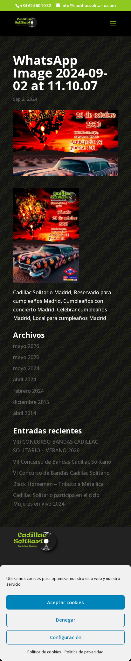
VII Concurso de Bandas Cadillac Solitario (62, 461)
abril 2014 (24, 413)
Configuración (65, 637)
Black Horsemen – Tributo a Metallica (58, 483)
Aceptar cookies (65, 602)
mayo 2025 (26, 357)
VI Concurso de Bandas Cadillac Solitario (61, 472)
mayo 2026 (26, 346)
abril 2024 (24, 379)
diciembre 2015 (31, 402)
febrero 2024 (28, 390)
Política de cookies (44, 652)
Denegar (65, 620)
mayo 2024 (26, 368)
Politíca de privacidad (84, 652)
